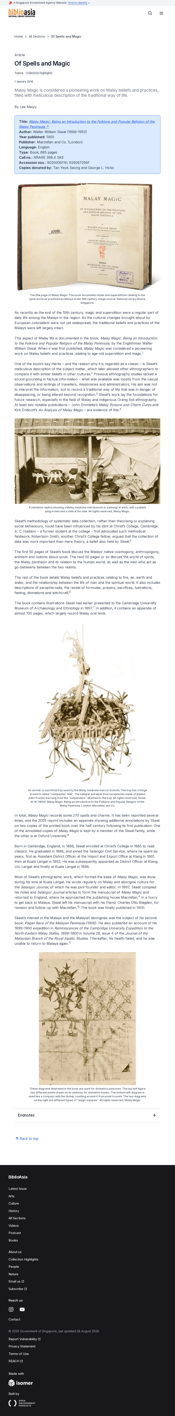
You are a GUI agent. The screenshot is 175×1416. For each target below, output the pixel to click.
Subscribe (18, 1289)
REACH (16, 1361)
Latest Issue (18, 1189)
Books (13, 1240)
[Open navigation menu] (161, 13)
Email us (16, 1281)
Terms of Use (19, 1354)
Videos (14, 1226)
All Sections (37, 36)
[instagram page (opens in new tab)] (11, 1309)
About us (15, 1252)
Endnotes (26, 1115)
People (14, 1267)
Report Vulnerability (23, 1339)
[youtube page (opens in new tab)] (22, 1309)
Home (19, 36)
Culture (14, 1203)
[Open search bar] (150, 13)
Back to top (29, 1138)
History (14, 1211)
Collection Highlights (23, 1259)
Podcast (15, 1233)
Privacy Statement (22, 1346)
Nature (13, 1274)
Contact (14, 1319)
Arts (12, 1196)
